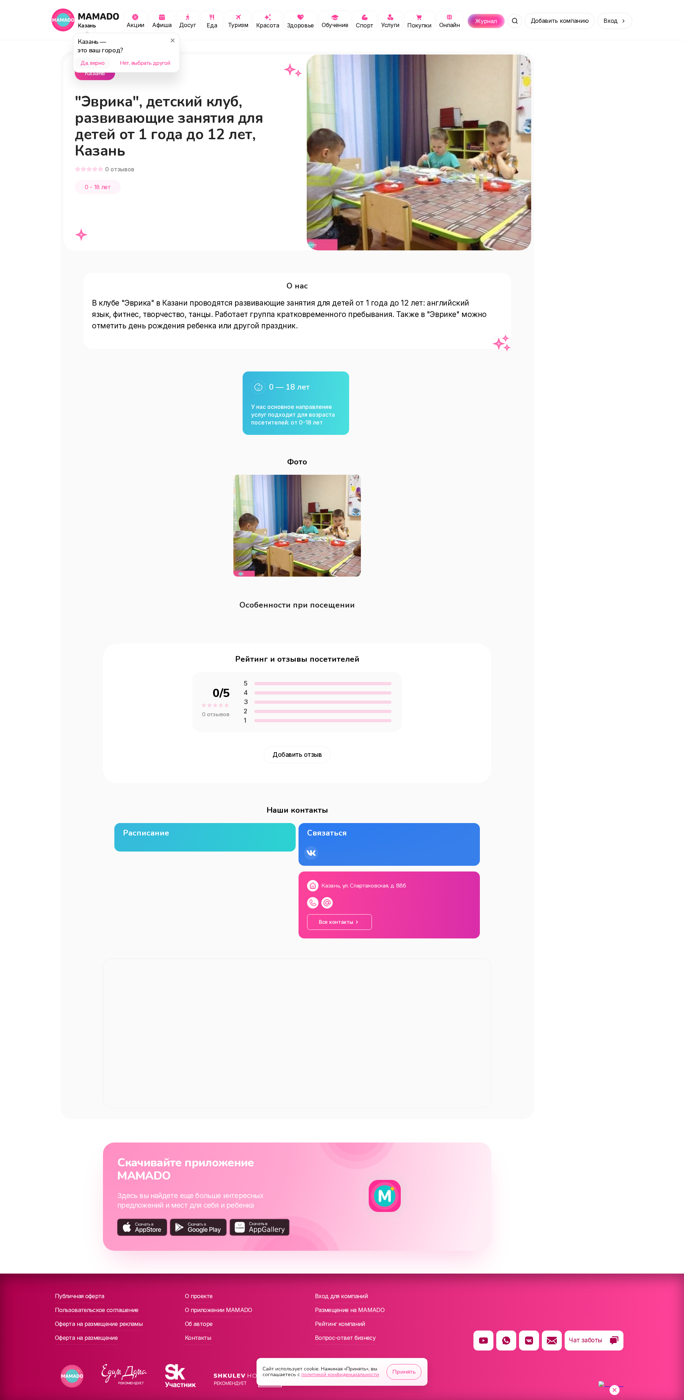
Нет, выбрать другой (145, 63)
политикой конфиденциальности (340, 1374)
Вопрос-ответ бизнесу (345, 1337)
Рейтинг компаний (340, 1323)
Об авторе (198, 1323)
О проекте (198, 1296)
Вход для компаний (341, 1296)
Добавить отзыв (297, 754)
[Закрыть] (172, 40)
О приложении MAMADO (218, 1309)
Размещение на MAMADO (349, 1309)
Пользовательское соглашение (97, 1309)
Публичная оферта (79, 1296)
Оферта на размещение (86, 1337)
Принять (404, 1372)
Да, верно (92, 63)
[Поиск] (514, 21)
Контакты (198, 1337)
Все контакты (336, 922)
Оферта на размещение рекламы (98, 1323)
